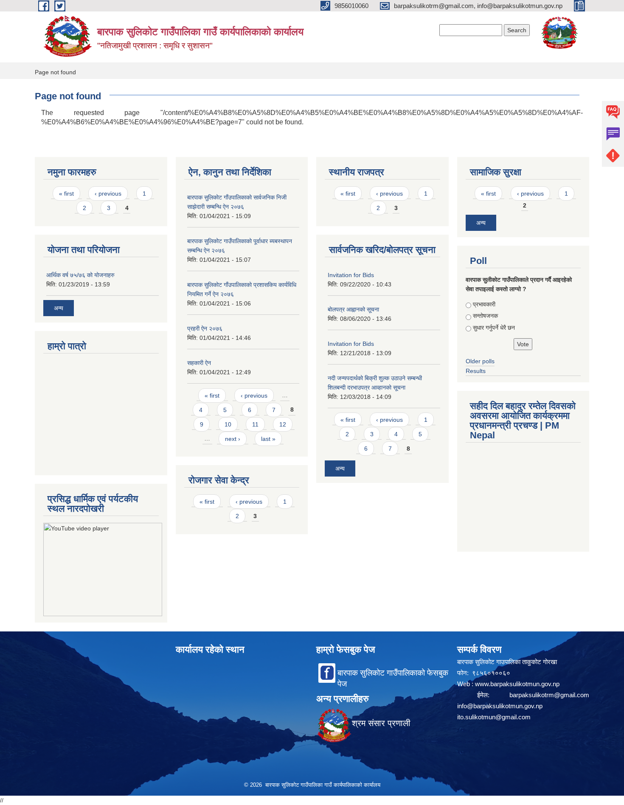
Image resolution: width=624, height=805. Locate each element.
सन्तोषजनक (485, 315)
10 (228, 424)
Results (476, 370)
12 (282, 424)
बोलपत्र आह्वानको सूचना (353, 309)
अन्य (58, 308)
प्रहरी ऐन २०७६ (204, 328)
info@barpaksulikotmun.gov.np (499, 706)
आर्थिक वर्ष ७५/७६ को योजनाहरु (80, 275)
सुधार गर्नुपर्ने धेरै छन (494, 327)
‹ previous (108, 193)
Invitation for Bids (351, 275)
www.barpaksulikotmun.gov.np (518, 683)
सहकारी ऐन (199, 362)
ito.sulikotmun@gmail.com (494, 717)
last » (268, 438)
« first (66, 193)
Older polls (480, 361)
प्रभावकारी (484, 304)
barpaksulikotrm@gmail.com (549, 694)
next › (232, 438)
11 (255, 424)
